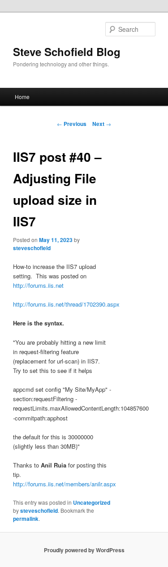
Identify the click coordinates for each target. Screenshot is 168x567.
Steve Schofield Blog (67, 51)
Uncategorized (91, 502)
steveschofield (32, 248)
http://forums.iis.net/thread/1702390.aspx (66, 304)
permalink (26, 519)
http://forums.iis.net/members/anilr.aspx (64, 484)
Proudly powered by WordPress (84, 550)
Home (22, 96)
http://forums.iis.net (38, 285)
